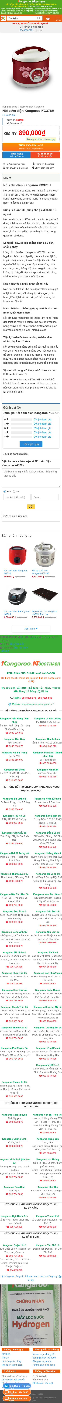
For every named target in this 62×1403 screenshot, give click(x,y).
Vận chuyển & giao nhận (17, 167)
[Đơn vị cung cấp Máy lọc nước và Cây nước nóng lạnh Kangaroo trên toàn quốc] (31, 7)
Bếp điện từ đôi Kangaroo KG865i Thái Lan (44, 612)
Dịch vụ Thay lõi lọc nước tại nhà (30, 23)
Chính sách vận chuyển (13, 1379)
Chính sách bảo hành (44, 167)
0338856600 (45, 155)
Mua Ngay (17, 155)
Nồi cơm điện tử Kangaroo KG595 (17, 612)
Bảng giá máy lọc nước (44, 1357)
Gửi (31, 506)
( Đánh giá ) (9, 114)
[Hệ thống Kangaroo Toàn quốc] (3, 18)
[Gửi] (39, 18)
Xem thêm (29, 628)
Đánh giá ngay (31, 444)
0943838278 (26, 30)
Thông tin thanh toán (44, 163)
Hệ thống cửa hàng (11, 1361)
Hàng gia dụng (9, 106)
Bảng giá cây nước (42, 1361)
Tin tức (5, 1357)
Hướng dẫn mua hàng (15, 163)
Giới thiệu (6, 1354)
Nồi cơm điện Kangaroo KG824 (16, 572)
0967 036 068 (17, 643)
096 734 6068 (20, 647)
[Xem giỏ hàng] (48, 18)
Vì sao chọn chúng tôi (43, 1354)
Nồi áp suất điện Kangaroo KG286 (40, 572)
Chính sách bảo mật (43, 1383)
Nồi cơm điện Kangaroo (32, 106)
